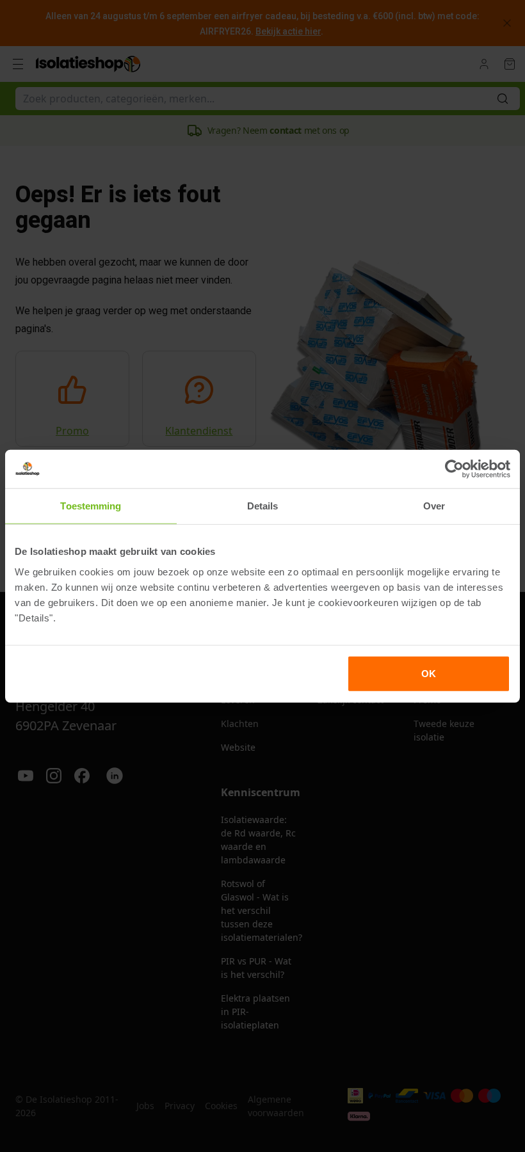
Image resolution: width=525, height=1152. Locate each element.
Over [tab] (434, 505)
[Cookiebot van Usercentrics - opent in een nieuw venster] (454, 469)
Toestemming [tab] (90, 505)
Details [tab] (263, 505)
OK (428, 673)
